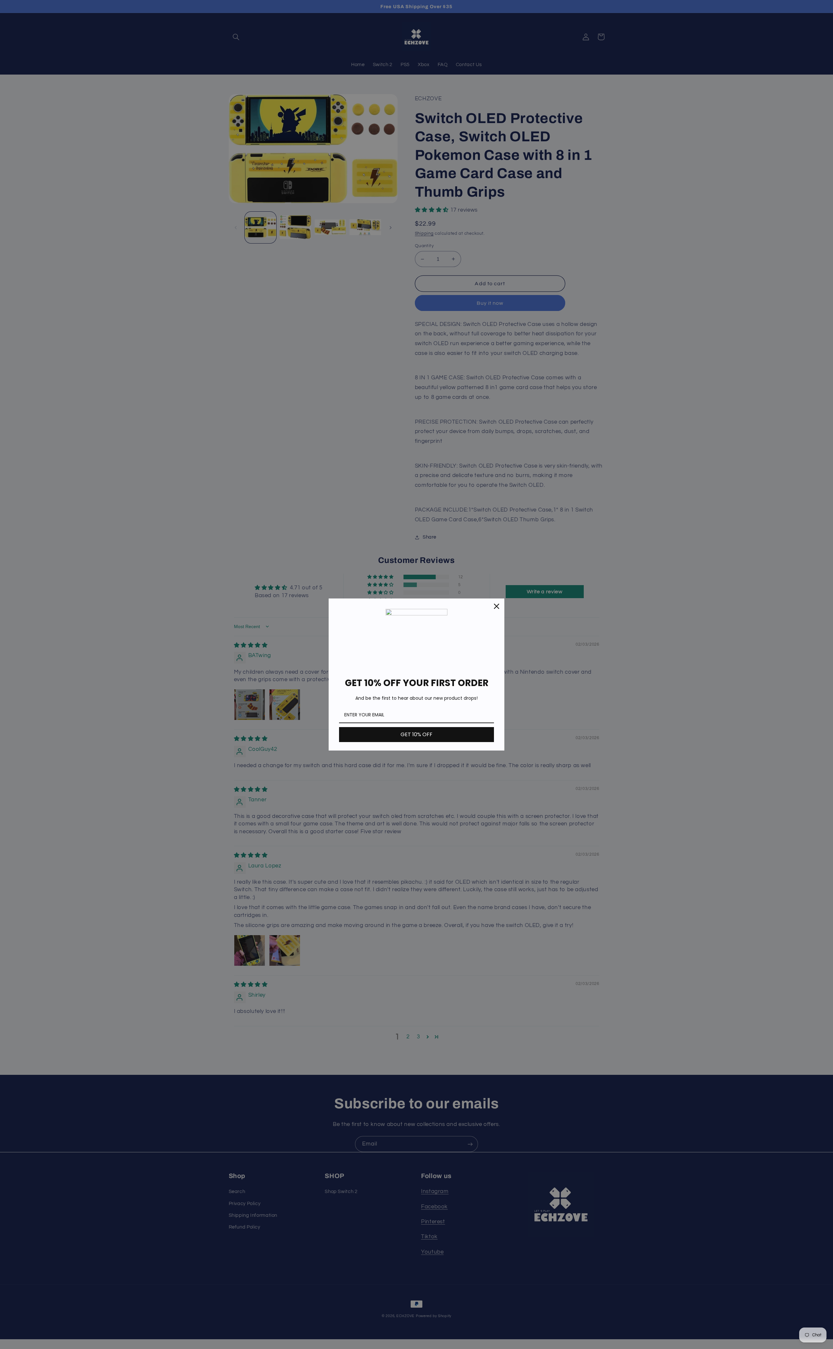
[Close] (496, 606)
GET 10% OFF (416, 734)
